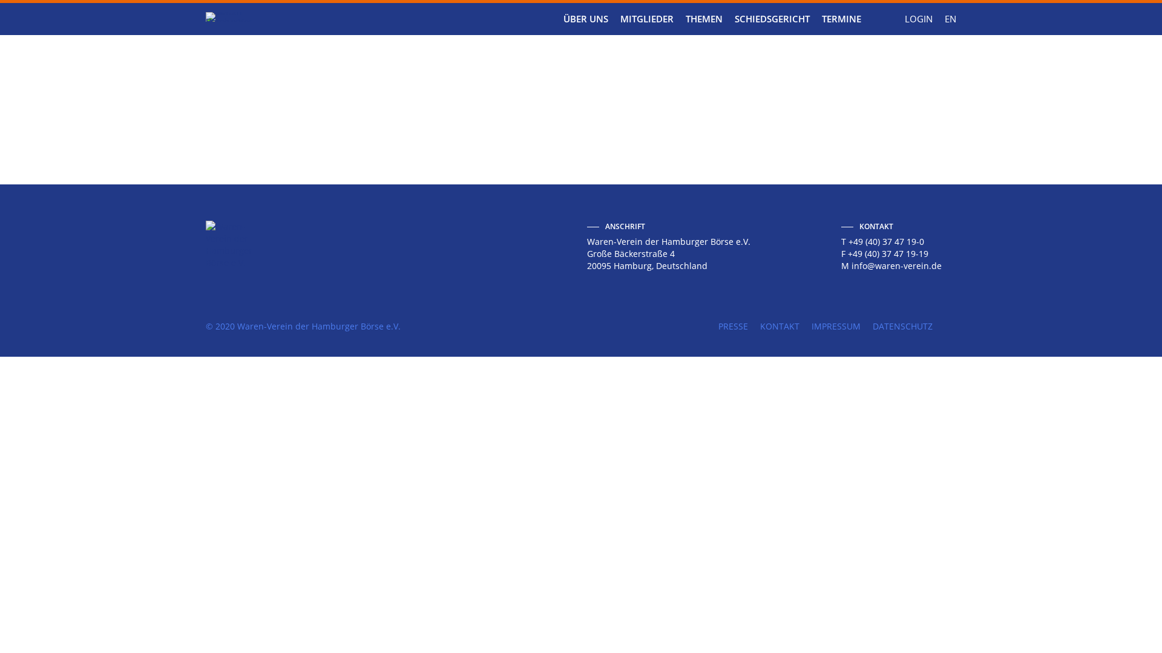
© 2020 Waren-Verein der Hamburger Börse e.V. (303, 326)
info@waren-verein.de (897, 265)
